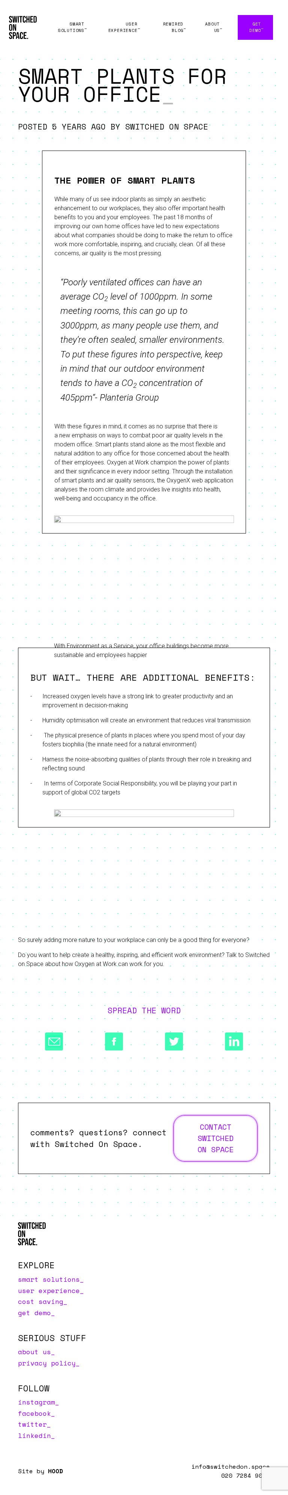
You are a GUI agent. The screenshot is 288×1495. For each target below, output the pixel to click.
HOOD (55, 1470)
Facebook (34, 1413)
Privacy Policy (47, 1363)
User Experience (123, 27)
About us (212, 27)
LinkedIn (34, 1435)
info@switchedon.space (230, 1466)
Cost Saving (40, 1301)
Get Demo (255, 27)
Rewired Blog (173, 27)
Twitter (32, 1424)
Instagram (36, 1402)
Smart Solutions (71, 27)
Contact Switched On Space (216, 1138)
